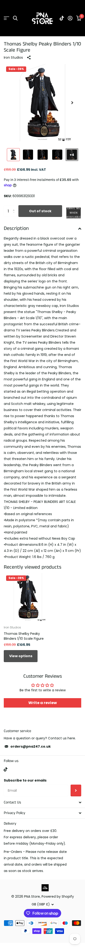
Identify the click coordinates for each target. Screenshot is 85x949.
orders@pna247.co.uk (30, 746)
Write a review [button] (42, 702)
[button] (72, 102)
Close (42, 802)
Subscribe (76, 790)
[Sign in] (70, 18)
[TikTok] (6, 769)
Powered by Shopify (58, 896)
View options (20, 656)
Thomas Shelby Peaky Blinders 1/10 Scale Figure (24, 636)
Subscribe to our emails (25, 780)
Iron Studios (13, 57)
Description (16, 228)
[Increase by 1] (15, 207)
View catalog (6, 18)
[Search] (15, 18)
